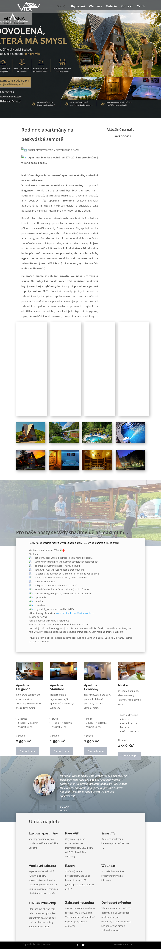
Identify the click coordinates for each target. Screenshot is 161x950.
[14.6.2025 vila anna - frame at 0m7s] (30, 432)
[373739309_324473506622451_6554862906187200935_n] (30, 459)
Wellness (95, 6)
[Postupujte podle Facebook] (77, 944)
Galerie (111, 6)
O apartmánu (28, 751)
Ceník (141, 6)
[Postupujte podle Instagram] (83, 944)
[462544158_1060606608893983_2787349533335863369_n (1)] (130, 432)
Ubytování (77, 6)
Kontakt (127, 6)
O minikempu (129, 755)
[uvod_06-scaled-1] (130, 459)
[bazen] (97, 432)
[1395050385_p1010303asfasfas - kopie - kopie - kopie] (63, 459)
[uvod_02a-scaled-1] (63, 432)
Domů (61, 6)
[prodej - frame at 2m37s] (97, 459)
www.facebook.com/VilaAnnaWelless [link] (75, 613)
